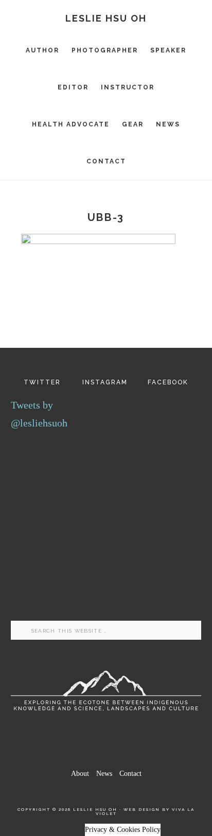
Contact (130, 773)
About (80, 773)
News (104, 773)
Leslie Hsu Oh (106, 18)
